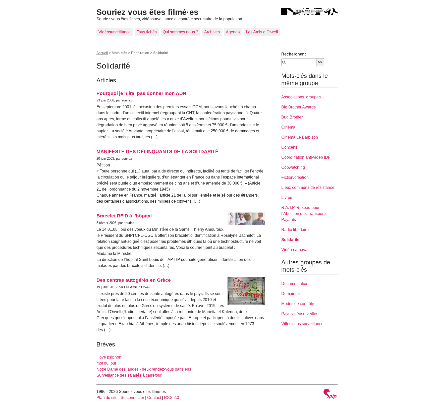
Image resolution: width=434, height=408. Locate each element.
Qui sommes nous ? (180, 32)
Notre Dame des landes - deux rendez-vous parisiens (143, 369)
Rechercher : (293, 54)
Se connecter (132, 397)
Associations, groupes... (302, 97)
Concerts (289, 147)
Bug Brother (292, 117)
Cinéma (288, 127)
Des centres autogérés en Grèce (133, 280)
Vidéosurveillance (114, 32)
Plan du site (107, 397)
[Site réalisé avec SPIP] (330, 394)
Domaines (290, 294)
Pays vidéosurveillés (299, 314)
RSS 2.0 (171, 397)
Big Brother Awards (298, 107)
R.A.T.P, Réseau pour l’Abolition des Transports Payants (304, 213)
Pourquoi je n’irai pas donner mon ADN (141, 93)
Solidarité (290, 240)
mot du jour (106, 363)
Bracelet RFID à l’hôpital (124, 215)
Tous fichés (147, 32)
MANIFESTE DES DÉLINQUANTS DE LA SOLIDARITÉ (157, 151)
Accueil (102, 53)
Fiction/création (295, 177)
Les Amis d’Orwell (262, 32)
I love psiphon (108, 357)
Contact (154, 397)
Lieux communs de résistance (307, 187)
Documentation (294, 283)
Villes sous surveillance (302, 324)
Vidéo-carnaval (294, 250)
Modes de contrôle (297, 304)
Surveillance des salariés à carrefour (128, 375)
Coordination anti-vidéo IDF (306, 157)
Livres (286, 197)
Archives (212, 32)
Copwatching (293, 167)
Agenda (233, 32)
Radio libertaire (295, 229)
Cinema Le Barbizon (299, 137)
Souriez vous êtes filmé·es (147, 12)
